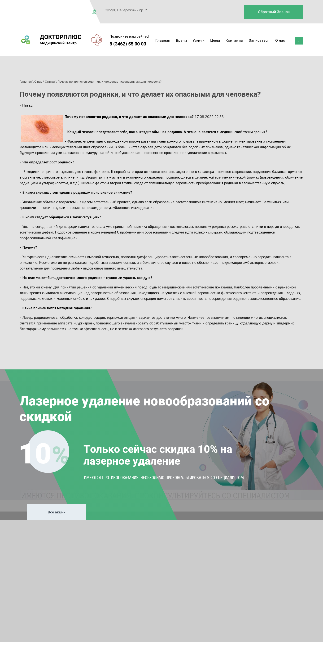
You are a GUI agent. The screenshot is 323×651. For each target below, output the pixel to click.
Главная (26, 81)
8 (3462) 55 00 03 (127, 44)
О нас (38, 81)
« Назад (26, 105)
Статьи (50, 81)
